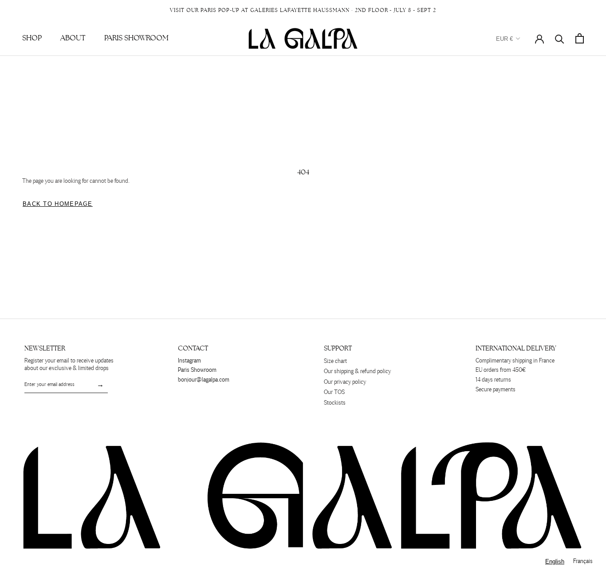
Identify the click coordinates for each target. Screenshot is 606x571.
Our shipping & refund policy (357, 371)
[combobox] (555, 561)
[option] (583, 561)
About (73, 38)
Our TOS (334, 392)
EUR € (504, 38)
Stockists (335, 403)
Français (583, 561)
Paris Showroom (136, 38)
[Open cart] (579, 38)
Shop (32, 38)
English (554, 561)
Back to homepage (58, 204)
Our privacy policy (345, 382)
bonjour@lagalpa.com (203, 380)
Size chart (335, 361)
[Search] (559, 38)
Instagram (189, 361)
